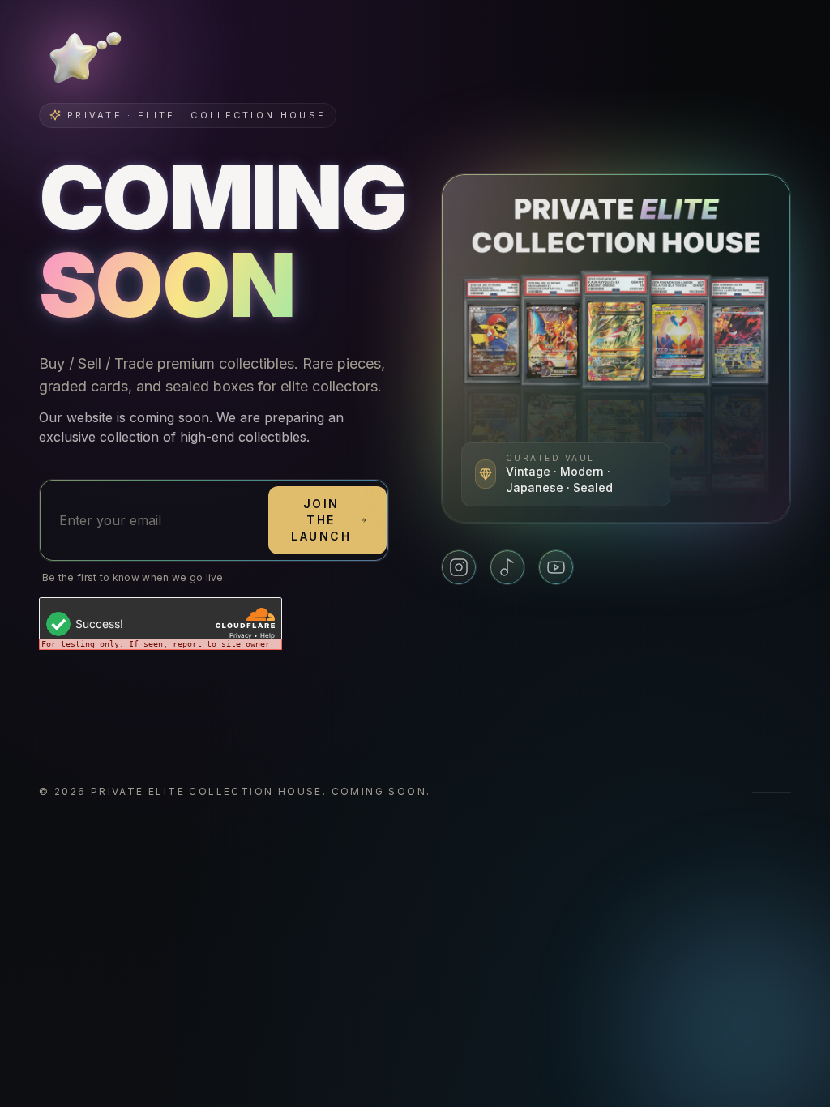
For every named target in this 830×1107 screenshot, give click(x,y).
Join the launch (321, 520)
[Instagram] (459, 567)
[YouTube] (556, 567)
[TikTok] (507, 567)
